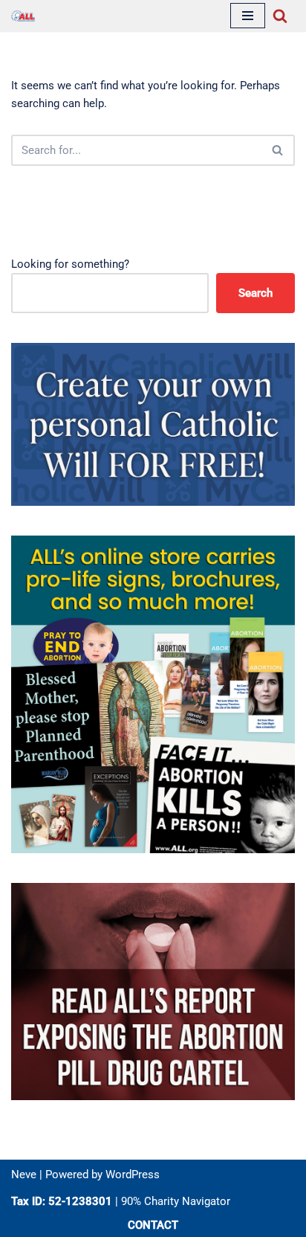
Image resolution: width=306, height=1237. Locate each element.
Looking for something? (70, 264)
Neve (23, 1174)
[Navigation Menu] (247, 15)
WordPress (132, 1174)
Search (255, 293)
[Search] (280, 15)
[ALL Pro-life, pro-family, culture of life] (23, 16)
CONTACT (153, 1225)
